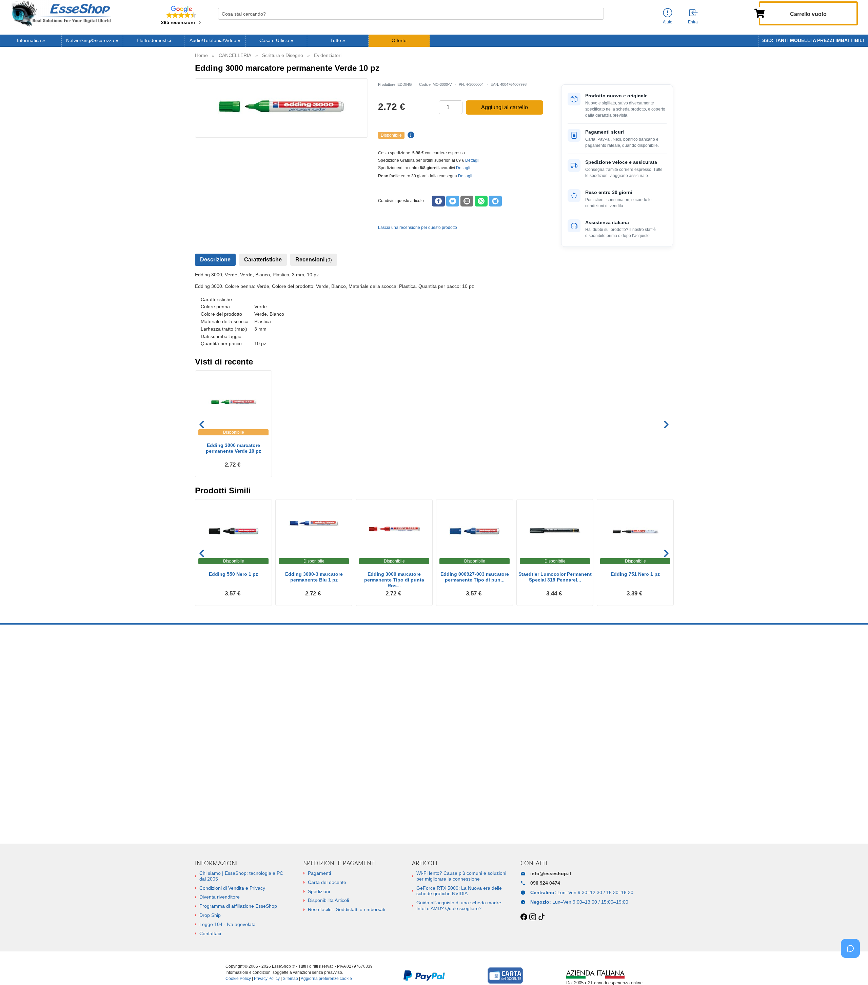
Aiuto (667, 22)
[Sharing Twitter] (452, 201)
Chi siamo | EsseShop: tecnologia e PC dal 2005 (241, 876)
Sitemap (290, 978)
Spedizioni (319, 891)
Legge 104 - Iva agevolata (227, 924)
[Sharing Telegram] (495, 201)
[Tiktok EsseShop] (541, 917)
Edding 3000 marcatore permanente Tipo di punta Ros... (394, 579)
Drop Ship (210, 915)
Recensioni (313, 259)
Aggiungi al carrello (504, 107)
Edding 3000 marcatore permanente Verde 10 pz (233, 448)
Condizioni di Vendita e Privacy (232, 888)
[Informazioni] (667, 13)
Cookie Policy (238, 978)
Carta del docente (327, 882)
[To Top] (852, 969)
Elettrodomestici (154, 40)
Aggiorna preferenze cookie (326, 978)
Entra (693, 22)
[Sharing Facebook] (438, 201)
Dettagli (472, 160)
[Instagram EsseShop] (532, 917)
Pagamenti (319, 873)
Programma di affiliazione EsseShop (238, 906)
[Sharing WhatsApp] (481, 201)
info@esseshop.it (550, 873)
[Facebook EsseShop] (523, 917)
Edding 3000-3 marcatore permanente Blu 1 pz (314, 577)
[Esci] (694, 13)
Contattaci (210, 933)
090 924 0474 (545, 883)
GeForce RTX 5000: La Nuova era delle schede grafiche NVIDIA (459, 891)
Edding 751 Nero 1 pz (635, 574)
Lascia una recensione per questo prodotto (417, 227)
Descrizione (215, 259)
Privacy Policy (267, 978)
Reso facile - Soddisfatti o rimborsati (346, 909)
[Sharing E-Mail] (466, 201)
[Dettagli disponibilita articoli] (410, 135)
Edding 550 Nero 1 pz (233, 574)
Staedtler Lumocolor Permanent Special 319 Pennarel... (555, 577)
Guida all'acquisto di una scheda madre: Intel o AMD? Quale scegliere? (459, 905)
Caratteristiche (263, 259)
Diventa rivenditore (219, 897)
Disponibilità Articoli (328, 900)
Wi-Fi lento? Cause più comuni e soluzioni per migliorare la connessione (461, 876)
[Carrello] (759, 12)
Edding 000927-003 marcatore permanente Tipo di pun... (474, 577)
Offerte (399, 40)
